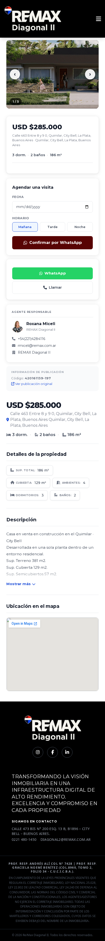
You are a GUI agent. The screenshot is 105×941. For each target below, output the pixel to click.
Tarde (52, 227)
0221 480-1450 (24, 839)
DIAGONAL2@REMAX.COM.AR (66, 839)
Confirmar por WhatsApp (55, 242)
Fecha (18, 197)
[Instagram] (37, 752)
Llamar (55, 287)
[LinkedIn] (67, 752)
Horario (20, 218)
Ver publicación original (33, 384)
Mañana (25, 227)
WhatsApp (55, 273)
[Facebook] (52, 752)
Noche (79, 227)
